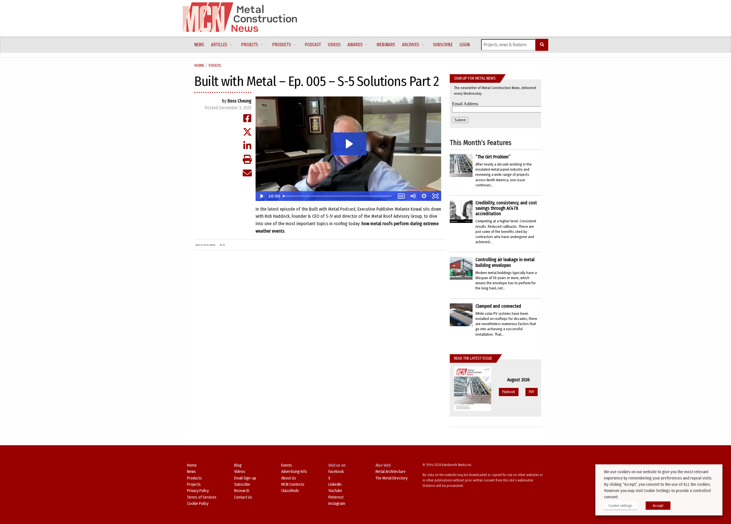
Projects (249, 45)
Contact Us (243, 497)
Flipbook (508, 392)
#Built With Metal (206, 245)
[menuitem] (199, 44)
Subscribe (443, 44)
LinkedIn (335, 484)
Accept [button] (658, 505)
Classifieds (290, 490)
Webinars (386, 44)
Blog (238, 465)
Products (281, 45)
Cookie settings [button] (620, 505)
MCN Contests (292, 484)
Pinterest (336, 497)
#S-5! (222, 245)
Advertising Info (294, 471)
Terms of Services (201, 497)
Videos (334, 44)
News (199, 44)
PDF (531, 392)
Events (286, 465)
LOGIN (464, 44)
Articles (219, 45)
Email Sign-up (245, 478)
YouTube (335, 490)
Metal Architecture (390, 471)
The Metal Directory (391, 478)
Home (199, 65)
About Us (288, 478)
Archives (410, 45)
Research (241, 490)
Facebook (336, 471)
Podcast (313, 44)
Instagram (336, 503)
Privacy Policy (198, 490)
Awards (355, 45)
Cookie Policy (197, 503)
